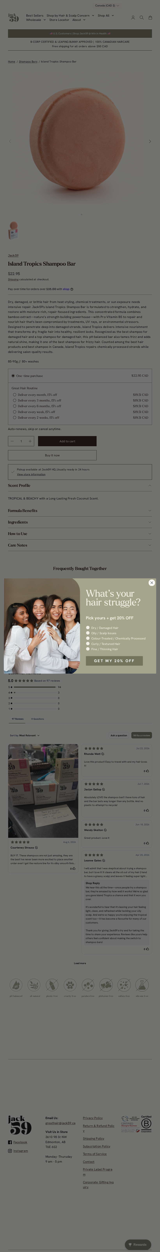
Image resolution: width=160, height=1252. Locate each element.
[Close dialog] (152, 583)
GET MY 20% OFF (114, 660)
